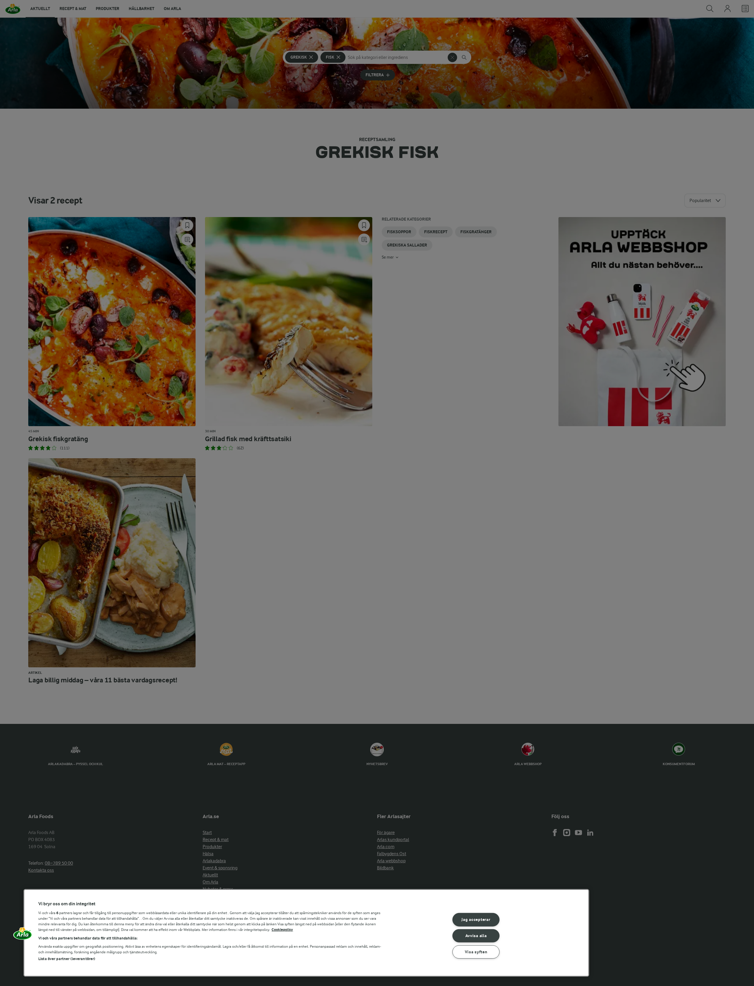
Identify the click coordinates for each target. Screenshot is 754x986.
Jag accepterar (476, 919)
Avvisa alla (476, 935)
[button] (22, 935)
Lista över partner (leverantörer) (66, 959)
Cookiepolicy (282, 929)
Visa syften (476, 951)
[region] (306, 933)
